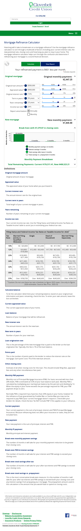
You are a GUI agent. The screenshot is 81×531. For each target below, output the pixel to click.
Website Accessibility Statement (18, 516)
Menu (71, 33)
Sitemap (6, 513)
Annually (33, 111)
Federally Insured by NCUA (11, 526)
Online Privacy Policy (32, 520)
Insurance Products (13, 520)
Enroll (47, 26)
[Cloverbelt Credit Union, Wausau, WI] (40, 6)
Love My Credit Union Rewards (18, 518)
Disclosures (17, 513)
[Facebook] (67, 515)
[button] (40, 78)
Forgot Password (37, 26)
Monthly (33, 114)
